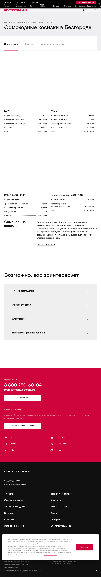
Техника (8, 493)
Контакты (67, 6)
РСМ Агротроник (44, 6)
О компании (8, 6)
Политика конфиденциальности (16, 561)
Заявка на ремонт (14, 525)
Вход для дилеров (12, 480)
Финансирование (14, 500)
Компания (9, 519)
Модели (29, 44)
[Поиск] (84, 10)
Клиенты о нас (58, 506)
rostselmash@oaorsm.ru (19, 390)
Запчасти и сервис (61, 493)
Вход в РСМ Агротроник (15, 484)
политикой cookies (50, 555)
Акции (53, 513)
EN (33, 3)
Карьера (33, 6)
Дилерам (56, 6)
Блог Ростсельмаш (21, 6)
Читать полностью (46, 244)
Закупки (8, 513)
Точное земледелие (15, 506)
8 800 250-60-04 (23, 385)
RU (30, 3)
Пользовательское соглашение (16, 564)
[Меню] (95, 10)
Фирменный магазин (86, 2)
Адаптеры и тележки (52, 44)
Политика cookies (11, 568)
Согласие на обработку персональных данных (22, 571)
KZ (37, 3)
